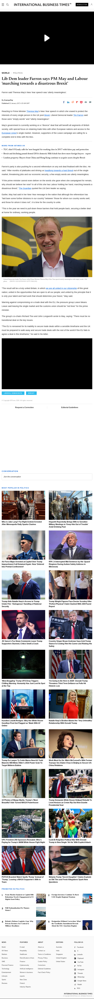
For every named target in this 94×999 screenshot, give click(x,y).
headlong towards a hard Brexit (59, 170)
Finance (22, 961)
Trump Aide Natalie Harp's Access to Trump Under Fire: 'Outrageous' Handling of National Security (21, 603)
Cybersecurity (24, 965)
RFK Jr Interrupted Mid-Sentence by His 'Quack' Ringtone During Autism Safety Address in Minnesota (69, 564)
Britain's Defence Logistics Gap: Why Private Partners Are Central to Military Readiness (19, 923)
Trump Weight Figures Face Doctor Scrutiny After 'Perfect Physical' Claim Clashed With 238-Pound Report (70, 603)
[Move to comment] (90, 102)
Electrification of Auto (27, 958)
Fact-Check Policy (44, 972)
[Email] (86, 102)
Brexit (47, 115)
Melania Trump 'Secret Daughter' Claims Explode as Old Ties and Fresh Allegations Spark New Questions (70, 879)
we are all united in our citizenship (61, 288)
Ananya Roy (8, 100)
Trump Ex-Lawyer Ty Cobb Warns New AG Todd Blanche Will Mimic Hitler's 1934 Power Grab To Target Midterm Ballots (22, 762)
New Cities (23, 979)
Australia (59, 947)
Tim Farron (78, 115)
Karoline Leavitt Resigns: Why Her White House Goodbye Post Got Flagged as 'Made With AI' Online (22, 723)
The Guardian (25, 188)
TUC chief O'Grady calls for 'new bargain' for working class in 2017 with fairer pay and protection (46, 150)
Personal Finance (7, 965)
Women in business (26, 972)
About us (41, 947)
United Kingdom (61, 958)
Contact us (41, 950)
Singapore (59, 954)
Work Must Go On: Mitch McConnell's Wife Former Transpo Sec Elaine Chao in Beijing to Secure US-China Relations (70, 762)
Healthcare (23, 954)
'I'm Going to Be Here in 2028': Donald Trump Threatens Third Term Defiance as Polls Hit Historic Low (68, 683)
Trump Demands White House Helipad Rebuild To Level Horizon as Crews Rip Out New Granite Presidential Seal (70, 802)
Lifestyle (4, 976)
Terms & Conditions (44, 954)
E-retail (22, 947)
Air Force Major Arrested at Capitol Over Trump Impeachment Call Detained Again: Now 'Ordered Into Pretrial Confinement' (23, 564)
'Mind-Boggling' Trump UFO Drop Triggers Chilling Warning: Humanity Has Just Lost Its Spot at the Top (23, 683)
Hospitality (23, 950)
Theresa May (32, 111)
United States (60, 961)
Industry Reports (25, 987)
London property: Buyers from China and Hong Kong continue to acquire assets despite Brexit (44, 158)
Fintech (22, 983)
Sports (4, 979)
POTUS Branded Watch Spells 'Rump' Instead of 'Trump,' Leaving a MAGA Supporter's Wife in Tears (23, 879)
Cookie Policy (42, 961)
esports (22, 976)
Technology (5, 969)
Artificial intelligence (26, 969)
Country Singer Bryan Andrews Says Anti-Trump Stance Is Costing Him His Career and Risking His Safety (70, 643)
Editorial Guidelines (69, 407)
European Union (9, 133)
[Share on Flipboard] (77, 102)
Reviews (4, 983)
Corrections (42, 965)
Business (5, 958)
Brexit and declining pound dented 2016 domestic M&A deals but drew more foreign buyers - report (47, 154)
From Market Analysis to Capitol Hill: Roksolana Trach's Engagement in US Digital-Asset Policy (19, 897)
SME (3, 961)
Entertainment (6, 972)
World (4, 947)
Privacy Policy (43, 958)
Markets (4, 954)
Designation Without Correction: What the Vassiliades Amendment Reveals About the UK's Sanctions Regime (66, 923)
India (57, 950)
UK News (5, 950)
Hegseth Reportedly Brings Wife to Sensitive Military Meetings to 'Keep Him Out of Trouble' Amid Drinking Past (68, 524)
